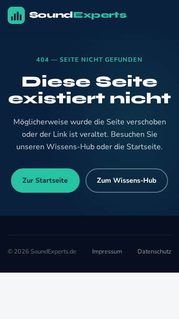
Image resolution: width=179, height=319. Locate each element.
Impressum (107, 251)
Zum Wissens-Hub (127, 180)
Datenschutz (154, 251)
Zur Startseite (45, 180)
